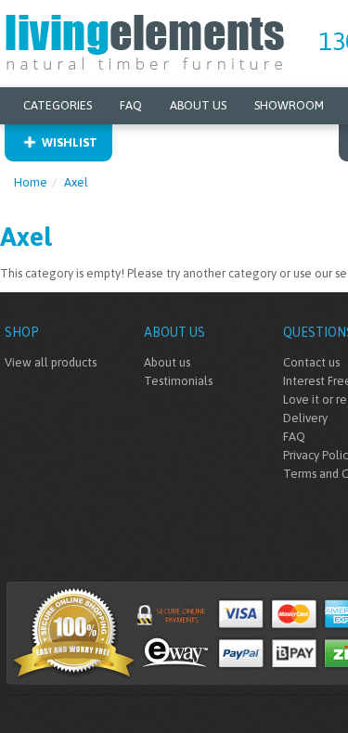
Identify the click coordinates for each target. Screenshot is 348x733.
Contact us (311, 362)
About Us (198, 105)
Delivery (305, 418)
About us (167, 362)
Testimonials (178, 381)
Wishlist (69, 142)
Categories (57, 105)
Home (30, 182)
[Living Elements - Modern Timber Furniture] (146, 40)
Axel (76, 182)
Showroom (289, 105)
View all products (51, 362)
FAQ (131, 105)
